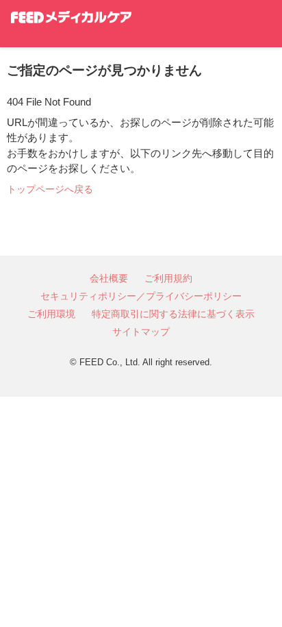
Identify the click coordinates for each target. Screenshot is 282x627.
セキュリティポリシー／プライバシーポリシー (141, 296)
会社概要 (109, 278)
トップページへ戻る (50, 189)
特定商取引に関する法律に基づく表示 (173, 313)
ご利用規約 (168, 278)
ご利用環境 (51, 313)
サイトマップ (141, 331)
